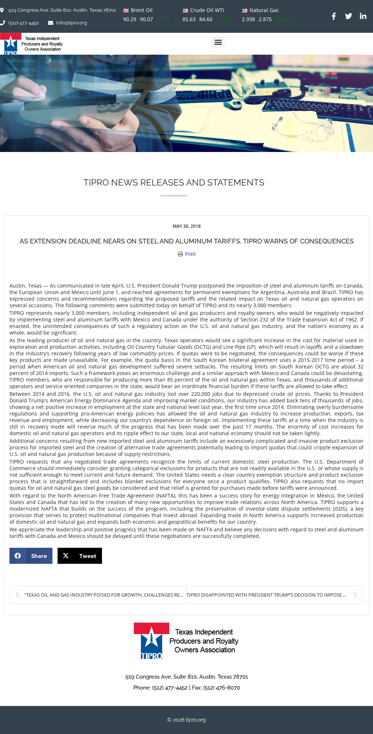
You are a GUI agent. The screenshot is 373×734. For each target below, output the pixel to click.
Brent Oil (142, 10)
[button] (218, 42)
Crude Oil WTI (207, 10)
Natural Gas (264, 10)
